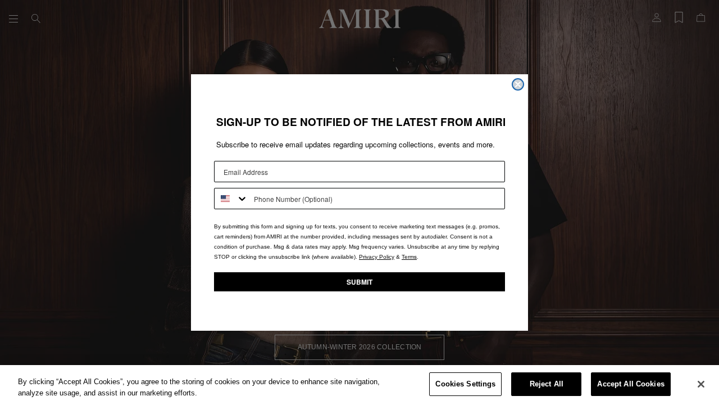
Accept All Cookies (630, 384)
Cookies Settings (465, 384)
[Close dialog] (518, 84)
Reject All (546, 384)
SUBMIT (359, 282)
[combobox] (231, 198)
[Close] (701, 384)
